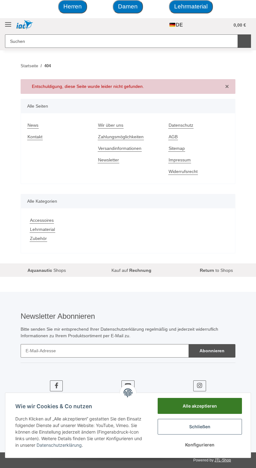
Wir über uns (110, 125)
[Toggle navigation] (8, 22)
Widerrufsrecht (183, 171)
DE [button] (179, 25)
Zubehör (38, 238)
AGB (173, 136)
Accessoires (42, 220)
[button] (200, 25)
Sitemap (177, 148)
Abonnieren (211, 350)
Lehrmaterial (191, 6)
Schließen (199, 426)
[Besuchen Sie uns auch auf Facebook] (56, 385)
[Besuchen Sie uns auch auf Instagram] (199, 385)
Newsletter (108, 159)
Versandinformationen (119, 148)
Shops (45, 270)
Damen (128, 6)
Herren (72, 6)
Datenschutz (181, 125)
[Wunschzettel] (213, 25)
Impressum (180, 159)
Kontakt (34, 136)
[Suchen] (244, 41)
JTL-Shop (222, 460)
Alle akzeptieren (200, 406)
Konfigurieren (199, 444)
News (32, 125)
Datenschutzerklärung (122, 329)
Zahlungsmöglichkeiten (121, 136)
